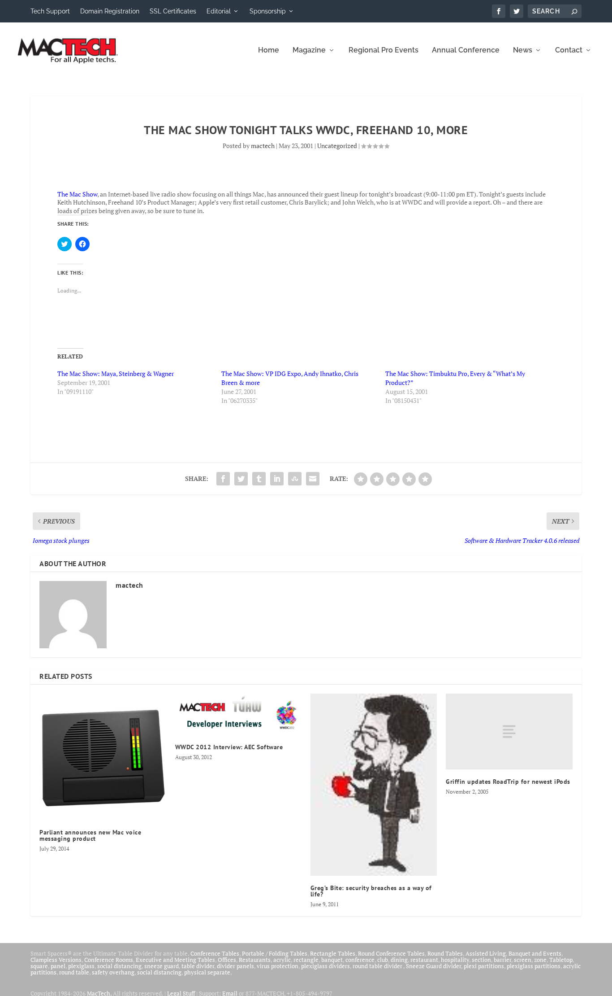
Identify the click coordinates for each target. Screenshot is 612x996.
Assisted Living (485, 953)
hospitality (455, 960)
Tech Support (50, 11)
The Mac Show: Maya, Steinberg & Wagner (115, 373)
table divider (197, 966)
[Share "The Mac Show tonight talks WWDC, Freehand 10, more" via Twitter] (241, 479)
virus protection (277, 966)
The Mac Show (77, 194)
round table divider (378, 966)
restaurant (424, 960)
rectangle (306, 960)
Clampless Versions (56, 960)
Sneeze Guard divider (433, 966)
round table (74, 972)
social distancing (119, 966)
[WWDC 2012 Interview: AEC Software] (238, 714)
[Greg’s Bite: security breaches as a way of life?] (373, 785)
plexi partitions (484, 966)
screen (522, 960)
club (382, 960)
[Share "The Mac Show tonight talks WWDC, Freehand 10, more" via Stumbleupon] (295, 479)
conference (360, 960)
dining (399, 960)
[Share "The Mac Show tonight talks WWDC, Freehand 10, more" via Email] (313, 479)
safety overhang (113, 972)
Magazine (309, 50)
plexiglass (81, 966)
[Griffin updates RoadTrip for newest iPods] (509, 731)
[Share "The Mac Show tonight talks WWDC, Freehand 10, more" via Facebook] (223, 479)
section (481, 960)
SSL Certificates (173, 11)
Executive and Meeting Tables (175, 960)
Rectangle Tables (332, 953)
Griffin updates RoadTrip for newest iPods (508, 782)
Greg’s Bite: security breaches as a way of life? (371, 891)
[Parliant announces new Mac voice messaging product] (102, 757)
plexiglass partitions (533, 966)
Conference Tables (214, 953)
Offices (227, 960)
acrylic (282, 960)
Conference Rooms (108, 960)
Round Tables (445, 953)
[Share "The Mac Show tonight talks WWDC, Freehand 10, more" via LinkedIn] (277, 479)
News (522, 50)
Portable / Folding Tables (274, 953)
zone (540, 960)
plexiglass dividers (325, 966)
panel (58, 966)
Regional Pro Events (383, 50)
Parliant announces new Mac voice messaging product (90, 835)
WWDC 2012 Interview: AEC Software (229, 747)
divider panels (235, 966)
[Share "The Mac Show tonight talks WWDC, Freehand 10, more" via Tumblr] (259, 479)
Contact (568, 50)
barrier (502, 960)
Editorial (219, 11)
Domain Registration (109, 11)
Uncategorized (337, 145)
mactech (263, 145)
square (39, 966)
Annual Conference (466, 50)
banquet (332, 960)
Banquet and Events (535, 953)
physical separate (207, 972)
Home (268, 50)
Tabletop (561, 960)
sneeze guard (161, 966)
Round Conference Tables (391, 953)
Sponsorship (268, 11)
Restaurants (255, 960)
